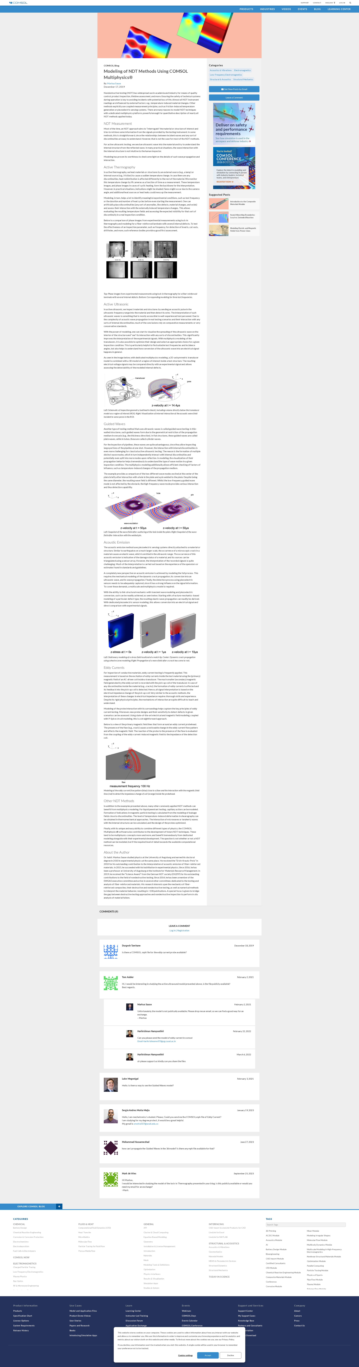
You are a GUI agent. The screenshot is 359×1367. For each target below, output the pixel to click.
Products (246, 9)
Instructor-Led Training (137, 1315)
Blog (317, 9)
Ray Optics (18, 1281)
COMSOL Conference (192, 1325)
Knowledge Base (246, 1320)
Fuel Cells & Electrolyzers (24, 1251)
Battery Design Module (276, 1249)
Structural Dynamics (218, 1265)
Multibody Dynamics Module (319, 1245)
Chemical (19, 1224)
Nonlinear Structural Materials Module (324, 1256)
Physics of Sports (315, 1275)
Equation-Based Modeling (155, 1237)
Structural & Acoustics (220, 79)
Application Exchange (136, 1325)
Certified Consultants (276, 1263)
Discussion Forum (134, 1320)
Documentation (245, 1330)
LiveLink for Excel (216, 1232)
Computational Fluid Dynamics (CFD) (94, 1228)
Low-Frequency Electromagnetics (226, 74)
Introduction (149, 1251)
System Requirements (23, 1325)
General (149, 1224)
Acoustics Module (274, 1240)
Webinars (186, 1310)
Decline (230, 1355)
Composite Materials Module (279, 1277)
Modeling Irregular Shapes (319, 1235)
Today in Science (219, 1276)
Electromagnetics (242, 70)
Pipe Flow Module (315, 1279)
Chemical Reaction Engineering (27, 1232)
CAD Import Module (275, 1258)
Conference (271, 1282)
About (297, 1310)
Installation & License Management (159, 1246)
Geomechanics (215, 1252)
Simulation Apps (151, 1283)
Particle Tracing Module (317, 1270)
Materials (148, 1255)
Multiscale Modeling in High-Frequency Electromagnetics (324, 1250)
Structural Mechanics (243, 79)
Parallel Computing (315, 1266)
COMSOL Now (21, 1257)
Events (302, 9)
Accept (208, 1355)
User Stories (75, 1320)
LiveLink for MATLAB (218, 1237)
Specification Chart (22, 1315)
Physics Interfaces (152, 1274)
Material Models (216, 1256)
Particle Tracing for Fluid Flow (91, 1246)
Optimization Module (316, 1261)
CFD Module (271, 1268)
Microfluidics (84, 1237)
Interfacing (216, 1224)
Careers (298, 1315)
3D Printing (271, 1231)
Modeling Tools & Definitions (157, 1265)
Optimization (149, 1269)
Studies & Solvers (151, 1288)
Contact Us (299, 1325)
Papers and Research (80, 1325)
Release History (21, 1330)
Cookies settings (185, 1355)
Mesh (146, 1260)
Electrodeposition (21, 1246)
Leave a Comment (234, 97)
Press (297, 1320)
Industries (267, 9)
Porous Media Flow (86, 1251)
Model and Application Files (83, 1310)
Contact (317, 3)
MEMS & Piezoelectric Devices (222, 1261)
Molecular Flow (85, 1241)
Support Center (245, 1310)
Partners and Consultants (250, 1325)
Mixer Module (313, 1231)
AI (267, 1245)
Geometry (148, 1241)
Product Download (247, 1335)
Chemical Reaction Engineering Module (283, 1272)
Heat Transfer (84, 1232)
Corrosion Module (274, 1286)
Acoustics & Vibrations (221, 70)
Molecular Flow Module (317, 1240)
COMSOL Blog (111, 65)
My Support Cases (246, 1315)
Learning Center (339, 9)
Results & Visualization (154, 1278)
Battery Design (20, 1228)
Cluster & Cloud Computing (156, 1232)
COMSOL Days (189, 1315)
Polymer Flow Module (316, 1289)
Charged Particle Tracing (24, 1267)
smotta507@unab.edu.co (146, 1123)
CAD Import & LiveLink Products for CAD (227, 1228)
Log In (342, 3)
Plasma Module (313, 1284)
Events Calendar (190, 1320)
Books (73, 1330)
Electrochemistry (20, 1241)
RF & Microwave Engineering (26, 1285)
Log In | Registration (179, 930)
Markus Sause (114, 83)
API (145, 1228)
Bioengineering (272, 1254)
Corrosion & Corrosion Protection (28, 1237)
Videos (286, 9)
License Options (21, 1320)
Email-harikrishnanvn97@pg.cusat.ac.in (156, 1041)
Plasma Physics (20, 1276)
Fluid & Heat (86, 1224)
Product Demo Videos (80, 1315)
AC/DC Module (272, 1235)
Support (305, 3)
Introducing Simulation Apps (83, 1335)
